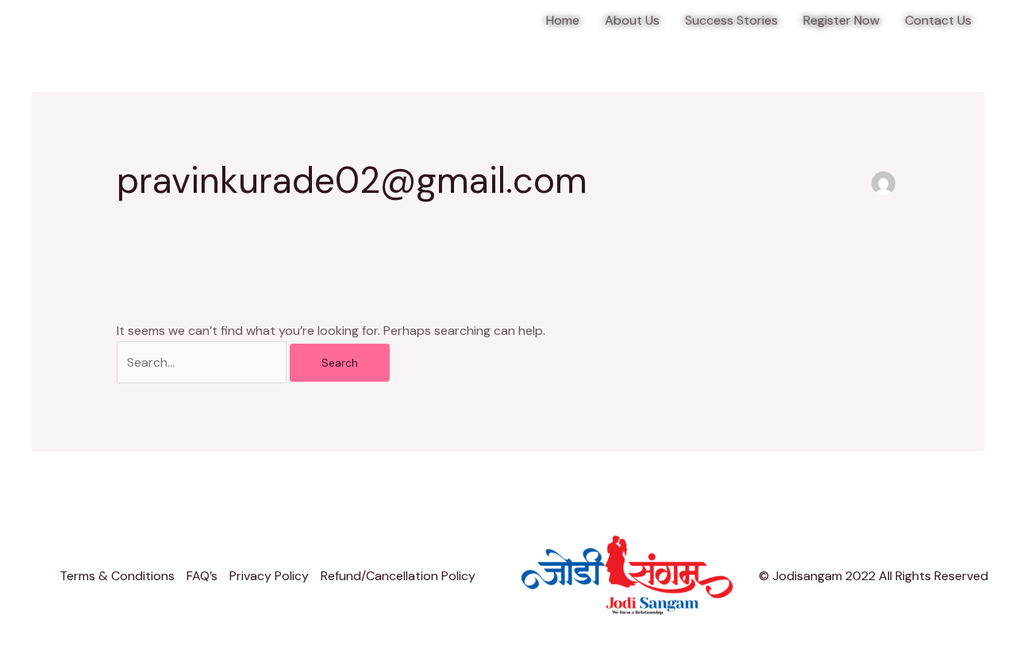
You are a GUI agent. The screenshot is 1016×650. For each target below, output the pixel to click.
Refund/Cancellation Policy (398, 575)
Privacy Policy (269, 575)
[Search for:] (203, 362)
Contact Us (938, 20)
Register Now (841, 20)
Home (562, 20)
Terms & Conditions (117, 575)
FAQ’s (202, 575)
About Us (632, 20)
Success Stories (731, 20)
